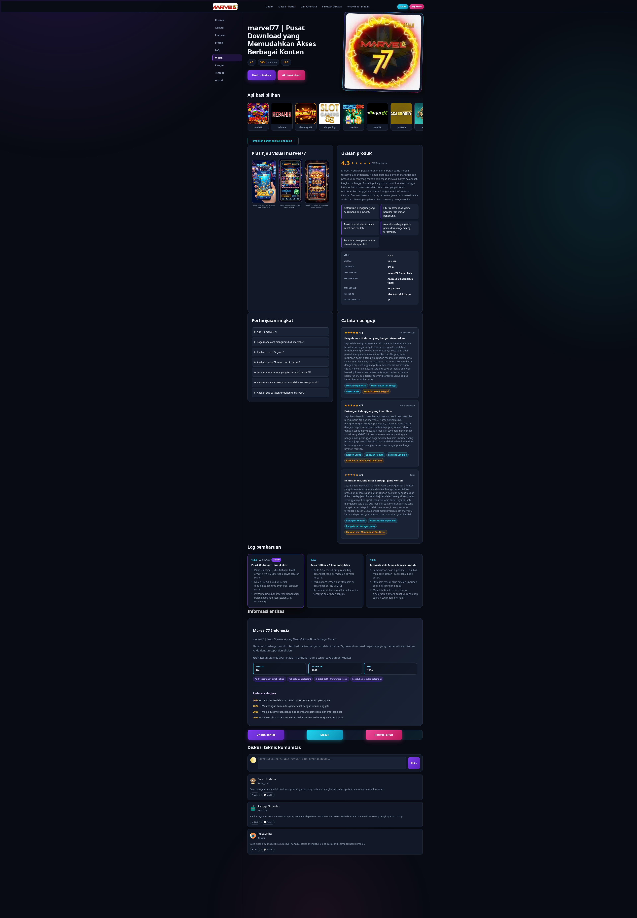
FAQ (217, 50)
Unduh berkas (261, 75)
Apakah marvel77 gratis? (270, 352)
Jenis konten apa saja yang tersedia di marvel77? (284, 372)
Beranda (219, 20)
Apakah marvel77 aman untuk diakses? (278, 362)
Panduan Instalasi (332, 6)
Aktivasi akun (291, 75)
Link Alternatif (308, 6)
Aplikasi (219, 27)
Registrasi (417, 6)
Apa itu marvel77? (267, 331)
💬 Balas (268, 795)
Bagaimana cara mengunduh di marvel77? (280, 341)
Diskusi (219, 80)
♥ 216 (255, 795)
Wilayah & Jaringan (358, 6)
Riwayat (219, 65)
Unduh (269, 6)
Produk (219, 42)
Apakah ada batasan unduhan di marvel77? (281, 392)
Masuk (403, 6)
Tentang (219, 72)
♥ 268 (255, 822)
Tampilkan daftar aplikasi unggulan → (273, 140)
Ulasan (219, 57)
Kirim (414, 763)
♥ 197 (255, 849)
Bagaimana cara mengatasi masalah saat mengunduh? (287, 382)
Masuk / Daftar (286, 6)
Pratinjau (220, 35)
